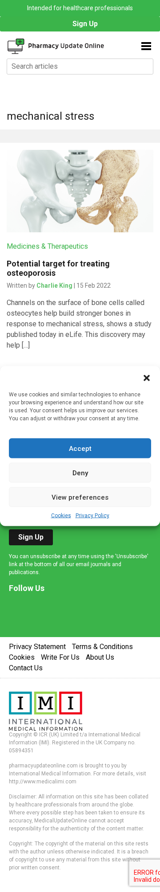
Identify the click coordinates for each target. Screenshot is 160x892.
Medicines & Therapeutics (47, 246)
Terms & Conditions (102, 646)
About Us (100, 657)
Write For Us (60, 657)
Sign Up (85, 24)
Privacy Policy (92, 516)
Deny (80, 473)
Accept (80, 448)
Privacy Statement (37, 646)
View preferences (80, 497)
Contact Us (26, 668)
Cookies (61, 516)
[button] (146, 377)
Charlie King (54, 285)
